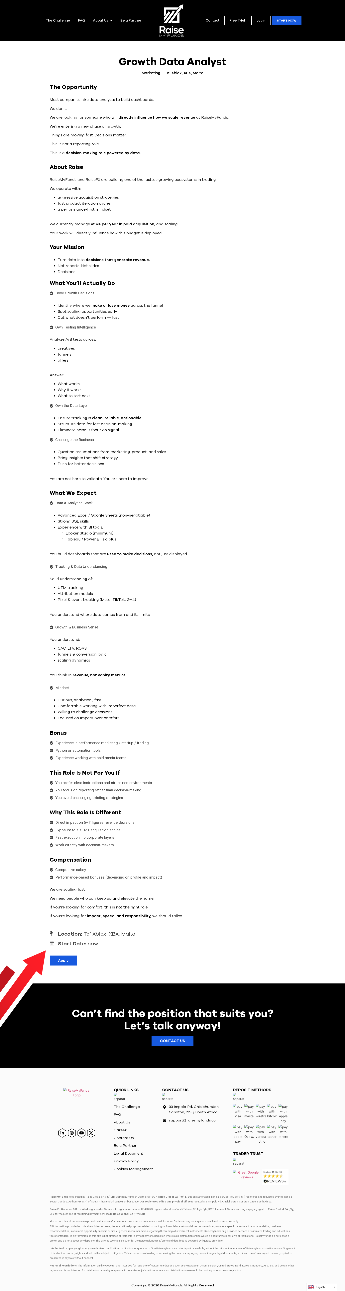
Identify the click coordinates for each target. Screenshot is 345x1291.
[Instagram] (71, 1133)
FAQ (81, 20)
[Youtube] (81, 1133)
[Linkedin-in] (62, 1133)
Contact (212, 20)
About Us (100, 20)
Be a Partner (130, 20)
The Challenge (58, 20)
